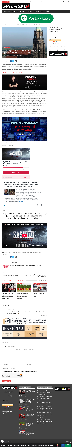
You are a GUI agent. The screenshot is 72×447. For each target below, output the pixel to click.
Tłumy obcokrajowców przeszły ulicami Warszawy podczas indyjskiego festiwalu (44, 392)
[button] (4, 441)
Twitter (37, 265)
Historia (22, 11)
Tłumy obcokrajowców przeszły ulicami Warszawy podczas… (26, 424)
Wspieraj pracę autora (24, 220)
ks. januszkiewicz (16, 252)
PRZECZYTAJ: (13, 72)
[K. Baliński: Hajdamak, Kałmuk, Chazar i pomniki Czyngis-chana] (22, 408)
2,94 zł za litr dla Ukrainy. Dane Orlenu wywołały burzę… (30, 432)
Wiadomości (6, 11)
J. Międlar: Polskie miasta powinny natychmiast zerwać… (30, 416)
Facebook (12, 266)
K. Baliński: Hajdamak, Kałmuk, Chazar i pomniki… (30, 408)
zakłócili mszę (4, 254)
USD (55, 43)
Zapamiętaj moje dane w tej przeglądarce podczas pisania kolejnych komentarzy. (20, 371)
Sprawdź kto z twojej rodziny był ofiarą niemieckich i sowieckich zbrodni (12, 274)
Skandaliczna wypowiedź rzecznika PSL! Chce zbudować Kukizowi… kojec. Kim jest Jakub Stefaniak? (35, 275)
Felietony (15, 11)
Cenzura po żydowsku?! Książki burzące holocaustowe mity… (27, 393)
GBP (58, 43)
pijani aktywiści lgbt (36, 252)
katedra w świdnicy (8, 252)
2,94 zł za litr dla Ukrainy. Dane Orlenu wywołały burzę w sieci (27, 1)
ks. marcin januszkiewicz (24, 252)
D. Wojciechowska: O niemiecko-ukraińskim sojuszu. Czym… (30, 401)
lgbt (31, 252)
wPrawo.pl (68, 441)
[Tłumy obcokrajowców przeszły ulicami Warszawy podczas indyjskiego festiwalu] (24, 287)
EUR (53, 43)
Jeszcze (47, 11)
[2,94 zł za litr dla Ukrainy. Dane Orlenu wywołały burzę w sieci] (40, 287)
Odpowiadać (44, 315)
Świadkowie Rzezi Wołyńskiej (35, 11)
